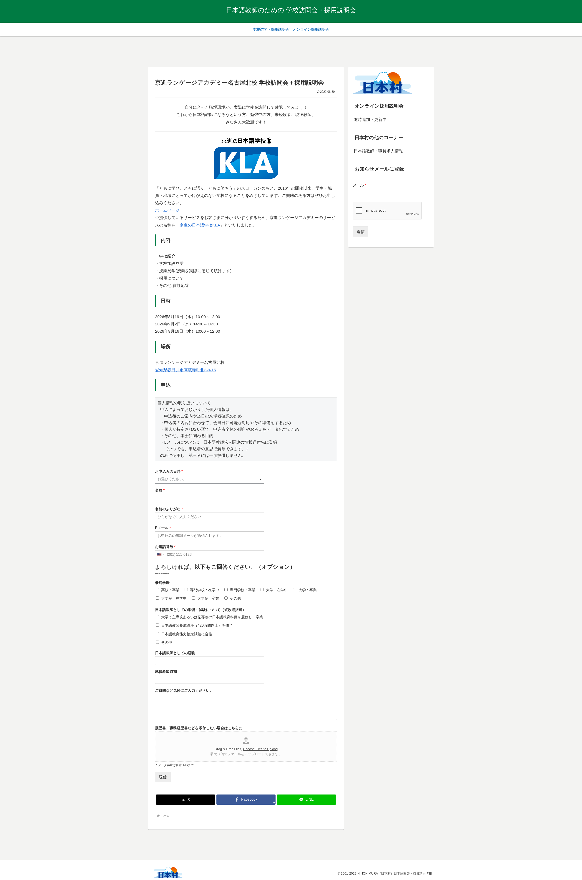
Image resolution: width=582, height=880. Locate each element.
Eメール (163, 528)
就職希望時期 (166, 672)
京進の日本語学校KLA (200, 225)
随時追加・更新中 (370, 119)
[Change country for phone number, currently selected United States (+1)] (160, 554)
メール (359, 185)
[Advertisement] (291, 50)
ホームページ (167, 210)
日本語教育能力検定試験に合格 (186, 634)
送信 (163, 777)
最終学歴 (162, 583)
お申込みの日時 (169, 471)
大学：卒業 (308, 590)
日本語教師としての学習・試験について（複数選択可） (200, 610)
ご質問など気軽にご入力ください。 (184, 690)
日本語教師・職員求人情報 (378, 151)
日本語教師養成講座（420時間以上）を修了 (197, 625)
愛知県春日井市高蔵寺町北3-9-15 (185, 370)
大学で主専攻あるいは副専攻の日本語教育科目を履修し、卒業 (212, 617)
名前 (160, 490)
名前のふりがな (169, 509)
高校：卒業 (170, 590)
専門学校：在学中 (204, 590)
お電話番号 (165, 547)
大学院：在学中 (174, 598)
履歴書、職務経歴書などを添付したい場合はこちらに (198, 728)
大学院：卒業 (208, 598)
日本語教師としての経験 (175, 653)
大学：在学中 (277, 590)
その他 (235, 598)
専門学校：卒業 (242, 590)
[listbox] (209, 479)
